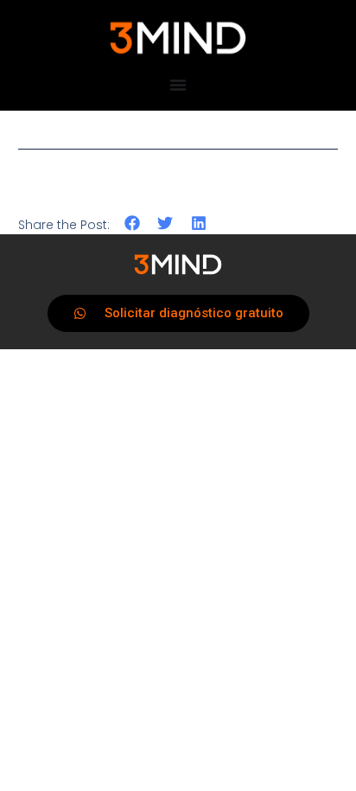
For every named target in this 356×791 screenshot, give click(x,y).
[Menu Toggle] (178, 84)
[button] (133, 223)
